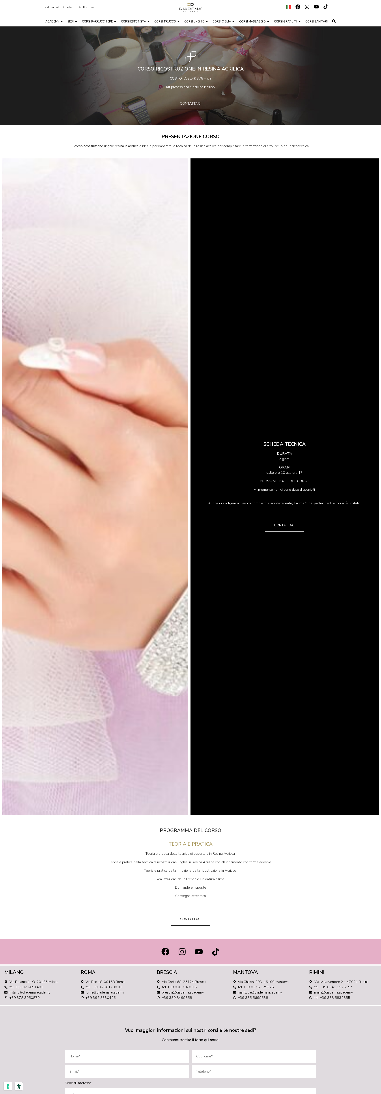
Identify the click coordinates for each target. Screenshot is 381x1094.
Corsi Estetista (133, 22)
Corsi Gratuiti (285, 22)
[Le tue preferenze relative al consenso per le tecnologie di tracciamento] (8, 1086)
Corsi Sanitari (316, 22)
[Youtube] (316, 6)
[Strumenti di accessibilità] (19, 1086)
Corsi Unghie (194, 22)
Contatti (68, 7)
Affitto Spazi (86, 7)
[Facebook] (297, 6)
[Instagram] (307, 6)
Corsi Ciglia (222, 22)
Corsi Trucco (165, 22)
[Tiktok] (325, 6)
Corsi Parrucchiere (97, 22)
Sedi (70, 22)
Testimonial (51, 7)
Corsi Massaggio (252, 22)
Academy (52, 22)
